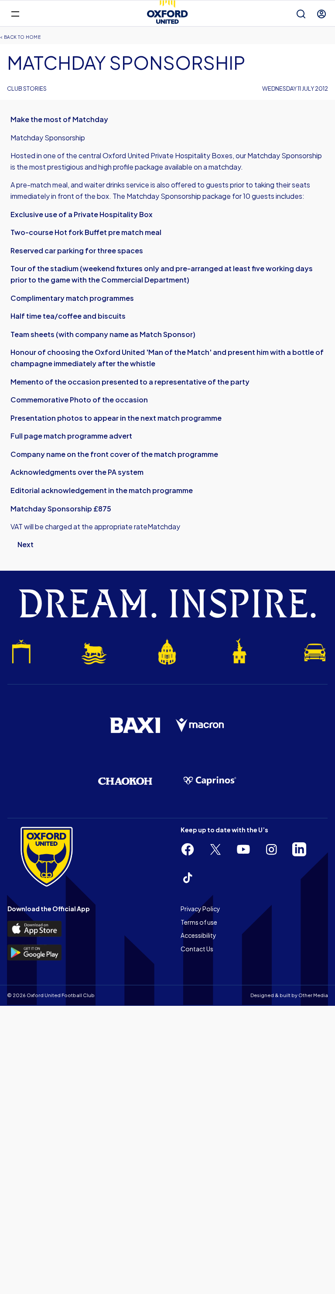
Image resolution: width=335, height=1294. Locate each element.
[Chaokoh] (125, 781)
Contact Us (197, 949)
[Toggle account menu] (321, 14)
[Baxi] (135, 725)
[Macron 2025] (200, 725)
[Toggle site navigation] (15, 13)
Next (25, 544)
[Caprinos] (210, 781)
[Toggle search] (301, 14)
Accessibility (198, 935)
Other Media (313, 995)
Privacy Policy (200, 909)
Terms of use (199, 922)
